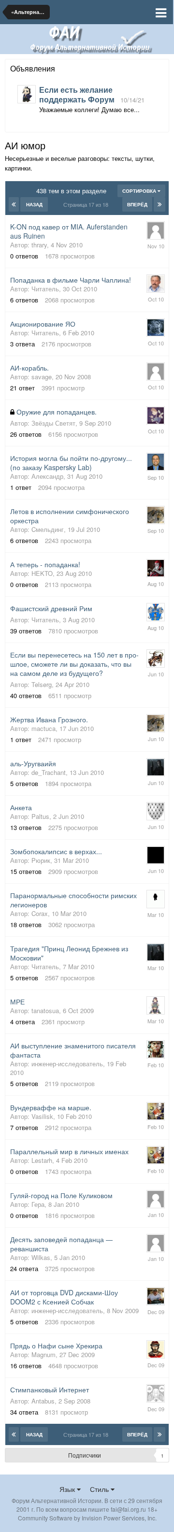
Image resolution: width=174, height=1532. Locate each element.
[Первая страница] (14, 204)
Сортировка (140, 190)
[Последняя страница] (159, 204)
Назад (34, 204)
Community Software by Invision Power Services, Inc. (87, 1518)
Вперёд (137, 204)
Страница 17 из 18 (87, 204)
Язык (68, 1489)
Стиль (100, 1489)
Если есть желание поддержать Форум (77, 94)
